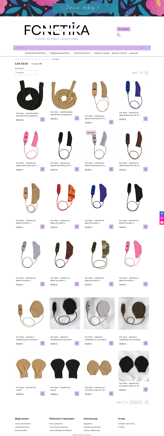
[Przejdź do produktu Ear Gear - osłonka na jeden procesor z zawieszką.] (30, 197)
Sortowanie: (19, 68)
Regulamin (88, 423)
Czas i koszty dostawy (58, 427)
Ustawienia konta (22, 427)
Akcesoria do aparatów (42, 59)
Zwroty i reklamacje (92, 430)
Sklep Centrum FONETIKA (23, 59)
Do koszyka (42, 119)
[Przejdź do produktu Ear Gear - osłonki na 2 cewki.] (30, 368)
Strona (134, 73)
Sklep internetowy (81, 435)
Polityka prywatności (92, 427)
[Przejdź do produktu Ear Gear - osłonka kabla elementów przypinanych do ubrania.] (30, 95)
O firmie (121, 427)
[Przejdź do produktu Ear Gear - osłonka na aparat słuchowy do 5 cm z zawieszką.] (99, 96)
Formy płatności (56, 423)
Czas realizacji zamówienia (60, 430)
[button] (146, 48)
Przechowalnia (21, 430)
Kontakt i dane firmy (126, 423)
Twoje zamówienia (22, 423)
